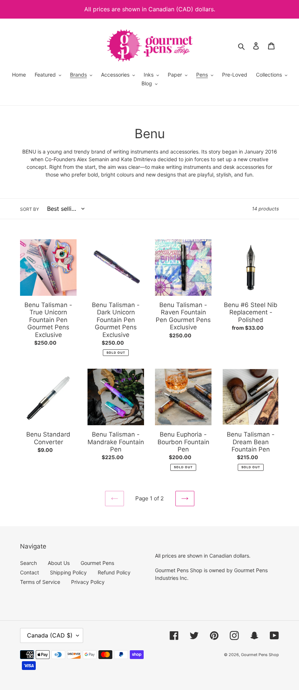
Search (28, 563)
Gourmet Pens (97, 563)
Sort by (29, 209)
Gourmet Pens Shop (260, 654)
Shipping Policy (68, 572)
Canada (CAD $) (50, 635)
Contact (29, 572)
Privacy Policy (88, 582)
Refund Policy (114, 572)
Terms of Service (40, 582)
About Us (59, 563)
